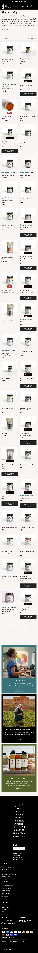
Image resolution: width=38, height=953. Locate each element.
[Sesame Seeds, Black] (28, 458)
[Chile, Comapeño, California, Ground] (28, 430)
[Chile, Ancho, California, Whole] (10, 462)
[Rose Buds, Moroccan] (10, 167)
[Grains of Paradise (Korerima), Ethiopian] (28, 402)
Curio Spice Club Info (8, 879)
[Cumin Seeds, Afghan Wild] (28, 192)
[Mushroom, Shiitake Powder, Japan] (10, 545)
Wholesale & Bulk (7, 888)
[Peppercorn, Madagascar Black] (10, 80)
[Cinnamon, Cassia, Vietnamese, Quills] (10, 251)
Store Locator (5, 902)
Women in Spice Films (8, 867)
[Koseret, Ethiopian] (28, 493)
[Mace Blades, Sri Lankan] (10, 569)
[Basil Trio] (10, 492)
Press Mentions (6, 872)
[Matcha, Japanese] (28, 167)
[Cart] (31, 6)
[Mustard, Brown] (28, 286)
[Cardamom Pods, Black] (28, 520)
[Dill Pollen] (28, 53)
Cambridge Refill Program (9, 874)
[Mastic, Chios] (10, 371)
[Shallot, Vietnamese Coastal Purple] (10, 603)
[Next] (24, 626)
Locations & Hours (7, 900)
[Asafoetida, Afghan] (28, 222)
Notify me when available (28, 94)
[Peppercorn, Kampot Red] (10, 520)
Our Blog (4, 869)
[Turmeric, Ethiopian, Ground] (10, 110)
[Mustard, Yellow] (10, 283)
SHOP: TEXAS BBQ (18, 1)
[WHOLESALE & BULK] (19, 761)
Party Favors (5, 893)
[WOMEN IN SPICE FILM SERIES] (19, 711)
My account (5, 881)
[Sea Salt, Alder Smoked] (28, 374)
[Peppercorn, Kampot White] (28, 345)
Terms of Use (5, 907)
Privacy (4, 904)
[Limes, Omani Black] (10, 313)
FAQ (3, 912)
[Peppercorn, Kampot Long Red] (28, 605)
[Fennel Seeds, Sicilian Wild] (28, 255)
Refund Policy (5, 909)
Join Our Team (6, 876)
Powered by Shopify (7, 949)
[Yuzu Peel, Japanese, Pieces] (10, 193)
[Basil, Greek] (10, 219)
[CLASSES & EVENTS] (19, 662)
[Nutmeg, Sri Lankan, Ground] (28, 136)
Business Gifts (6, 890)
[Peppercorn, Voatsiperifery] (10, 346)
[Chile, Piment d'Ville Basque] (28, 82)
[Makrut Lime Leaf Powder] (10, 139)
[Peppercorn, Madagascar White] (28, 573)
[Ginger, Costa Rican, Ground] (10, 402)
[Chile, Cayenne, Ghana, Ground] (28, 545)
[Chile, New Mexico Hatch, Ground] (10, 53)
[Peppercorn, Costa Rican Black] (28, 110)
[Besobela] (28, 317)
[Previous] (13, 626)
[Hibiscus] (10, 426)
